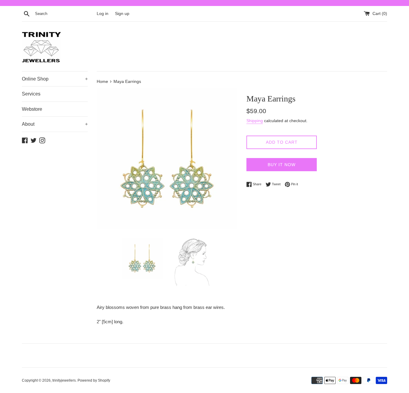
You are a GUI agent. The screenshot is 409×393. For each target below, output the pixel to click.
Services (31, 93)
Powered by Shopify (94, 380)
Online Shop (55, 78)
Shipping (254, 120)
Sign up (122, 13)
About (55, 124)
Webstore (32, 109)
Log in (102, 13)
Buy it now (282, 164)
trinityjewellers (64, 380)
